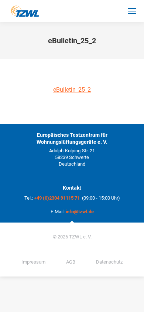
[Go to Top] (133, 301)
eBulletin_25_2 (72, 89)
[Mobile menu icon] (132, 11)
